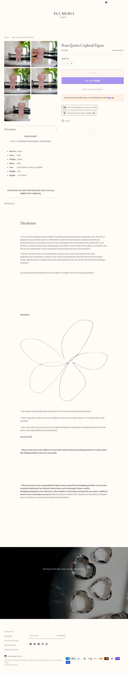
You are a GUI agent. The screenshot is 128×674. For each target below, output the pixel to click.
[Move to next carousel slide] (122, 533)
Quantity (65, 58)
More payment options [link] (92, 89)
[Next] (112, 27)
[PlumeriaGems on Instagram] (98, 3)
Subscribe (61, 635)
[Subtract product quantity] (71, 63)
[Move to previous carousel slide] (116, 533)
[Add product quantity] (64, 63)
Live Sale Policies (11, 640)
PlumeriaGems (21, 660)
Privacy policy (10, 645)
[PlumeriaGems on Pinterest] (95, 3)
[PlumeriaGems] (64, 14)
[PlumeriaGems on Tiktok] (101, 3)
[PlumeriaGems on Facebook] (88, 3)
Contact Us (9, 631)
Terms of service (11, 649)
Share (67, 121)
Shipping (8, 636)
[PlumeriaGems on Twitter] (91, 3)
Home (6, 37)
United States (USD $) (115, 3)
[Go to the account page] (117, 27)
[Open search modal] (5, 27)
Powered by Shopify (11, 665)
